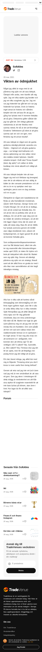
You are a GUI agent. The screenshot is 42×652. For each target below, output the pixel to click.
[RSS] (19, 70)
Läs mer (30, 642)
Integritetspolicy (9, 635)
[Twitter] (14, 70)
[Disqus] (21, 432)
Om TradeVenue (10, 628)
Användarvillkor (9, 631)
